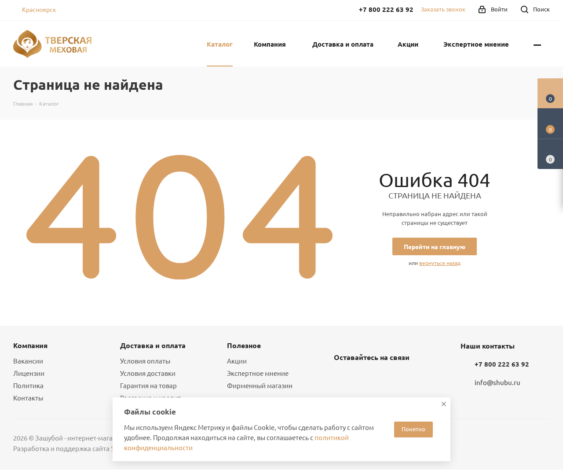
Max (386, 378)
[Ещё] (537, 43)
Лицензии (28, 373)
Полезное (244, 345)
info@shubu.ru (497, 382)
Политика (28, 385)
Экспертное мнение (258, 373)
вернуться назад (440, 262)
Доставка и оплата (153, 345)
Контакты (28, 397)
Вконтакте (342, 378)
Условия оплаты (145, 360)
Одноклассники (364, 378)
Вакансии (28, 360)
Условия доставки (147, 373)
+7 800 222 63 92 (502, 364)
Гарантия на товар (148, 385)
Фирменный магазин (259, 385)
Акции (237, 360)
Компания (30, 345)
